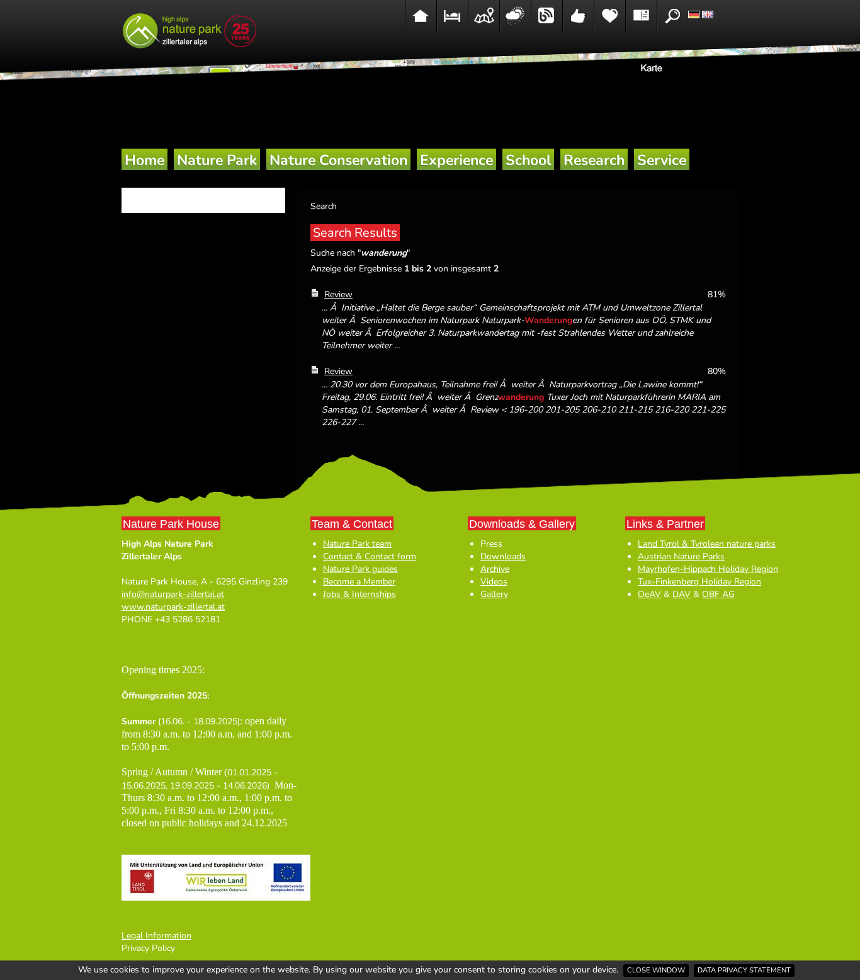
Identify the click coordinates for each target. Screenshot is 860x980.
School (528, 160)
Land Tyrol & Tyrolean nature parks (707, 544)
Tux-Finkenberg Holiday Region (699, 582)
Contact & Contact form (369, 556)
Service (661, 160)
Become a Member (359, 582)
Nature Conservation (338, 160)
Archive (494, 569)
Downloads (503, 556)
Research (594, 160)
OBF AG (718, 594)
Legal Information (156, 936)
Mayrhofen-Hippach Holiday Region (708, 569)
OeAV (649, 594)
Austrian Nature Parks (681, 556)
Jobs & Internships (359, 594)
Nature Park (217, 160)
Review (338, 294)
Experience (456, 160)
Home (144, 160)
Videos (493, 582)
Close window (656, 970)
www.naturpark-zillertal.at (173, 607)
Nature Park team (357, 544)
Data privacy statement (744, 970)
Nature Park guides (360, 569)
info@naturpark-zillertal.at (173, 594)
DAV (681, 594)
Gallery (494, 594)
